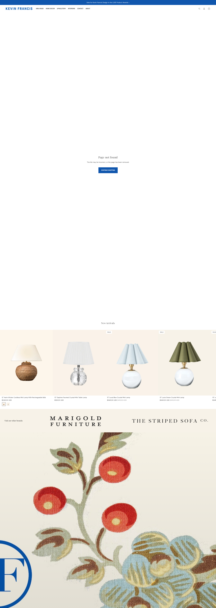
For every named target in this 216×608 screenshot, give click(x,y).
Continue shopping (108, 170)
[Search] (199, 8)
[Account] (204, 8)
